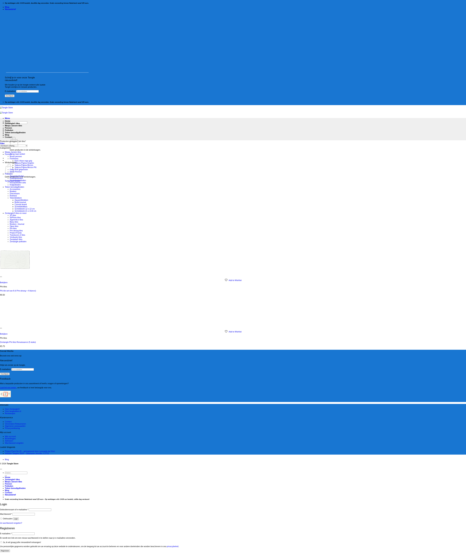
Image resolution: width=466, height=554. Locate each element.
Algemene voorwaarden (15, 426)
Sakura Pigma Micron (24, 165)
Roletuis (13, 196)
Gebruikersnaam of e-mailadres (14, 510)
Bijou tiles (14, 222)
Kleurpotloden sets (18, 183)
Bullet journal (20, 202)
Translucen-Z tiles (17, 235)
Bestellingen (10, 439)
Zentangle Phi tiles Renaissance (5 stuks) (18, 342)
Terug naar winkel (17, 154)
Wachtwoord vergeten (14, 443)
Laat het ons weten (8, 388)
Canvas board (21, 204)
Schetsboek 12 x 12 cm (25, 209)
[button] (10, 9)
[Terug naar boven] (1, 469)
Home (7, 121)
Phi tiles (13, 228)
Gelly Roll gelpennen (19, 170)
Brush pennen (16, 156)
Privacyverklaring (12, 428)
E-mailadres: (10, 91)
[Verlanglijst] (1, 276)
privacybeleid (172, 546)
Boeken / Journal (17, 224)
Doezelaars (15, 194)
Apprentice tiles (16, 220)
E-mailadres (6, 534)
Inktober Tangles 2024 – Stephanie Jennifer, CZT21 (27, 453)
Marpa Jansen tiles (13, 126)
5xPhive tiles (15, 218)
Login (16, 519)
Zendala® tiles (16, 239)
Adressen (9, 441)
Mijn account (10, 436)
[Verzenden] (6, 475)
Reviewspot (10, 413)
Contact (8, 137)
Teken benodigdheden (15, 133)
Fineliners (14, 159)
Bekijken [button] (4, 282)
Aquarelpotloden (17, 176)
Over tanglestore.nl (13, 411)
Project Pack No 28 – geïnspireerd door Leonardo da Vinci (30, 451)
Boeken (13, 191)
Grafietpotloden (16, 178)
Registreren (5, 551)
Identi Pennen (16, 172)
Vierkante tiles (16, 237)
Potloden (9, 130)
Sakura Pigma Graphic (24, 163)
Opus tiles (14, 226)
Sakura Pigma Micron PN (25, 167)
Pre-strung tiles (16, 231)
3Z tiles (13, 215)
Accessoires (15, 189)
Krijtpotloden (15, 185)
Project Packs (16, 233)
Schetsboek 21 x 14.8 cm (25, 211)
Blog (7, 7)
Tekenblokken (16, 198)
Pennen (8, 128)
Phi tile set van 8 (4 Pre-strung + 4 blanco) (18, 291)
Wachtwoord (6, 514)
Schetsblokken (21, 207)
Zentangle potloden (18, 242)
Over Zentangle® (12, 409)
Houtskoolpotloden (18, 180)
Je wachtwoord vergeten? (11, 523)
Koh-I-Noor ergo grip (23, 161)
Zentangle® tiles (12, 123)
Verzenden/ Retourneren (15, 424)
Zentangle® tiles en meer (16, 213)
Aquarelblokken (21, 200)
